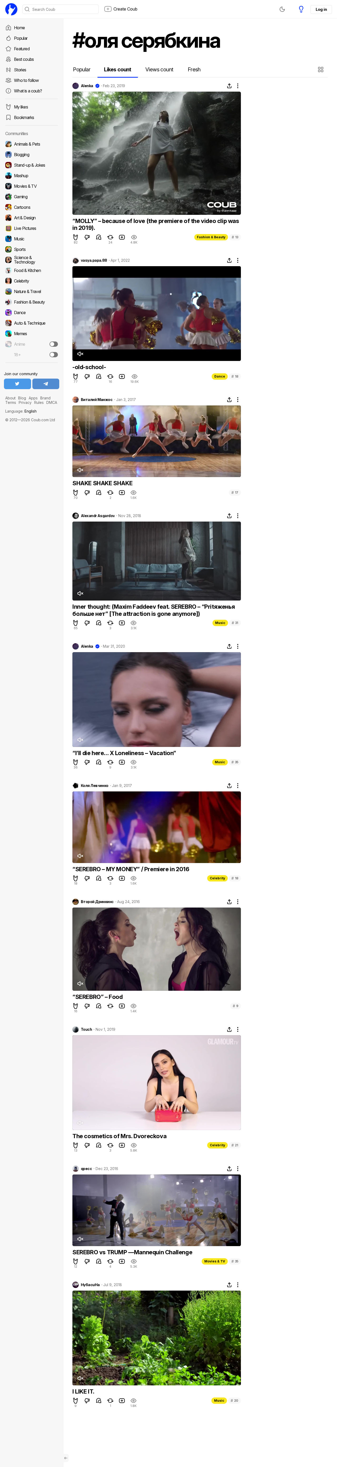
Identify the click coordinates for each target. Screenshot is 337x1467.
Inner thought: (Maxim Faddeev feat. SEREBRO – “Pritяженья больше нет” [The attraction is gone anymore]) (153, 610)
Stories (20, 69)
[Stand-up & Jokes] (31, 165)
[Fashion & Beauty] (31, 302)
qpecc (86, 1169)
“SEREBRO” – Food (97, 996)
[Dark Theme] (282, 9)
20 (234, 1400)
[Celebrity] (31, 281)
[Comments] (99, 237)
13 (235, 237)
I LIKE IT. (83, 1391)
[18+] (53, 354)
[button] (321, 69)
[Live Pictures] (31, 228)
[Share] (229, 86)
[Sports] (31, 249)
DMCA (51, 402)
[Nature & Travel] (31, 291)
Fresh (194, 69)
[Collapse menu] (65, 1458)
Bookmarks (24, 117)
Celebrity (217, 878)
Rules (39, 402)
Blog (22, 398)
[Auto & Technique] (31, 323)
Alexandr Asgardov (98, 516)
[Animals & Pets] (31, 144)
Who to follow (26, 80)
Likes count (117, 69)
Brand (45, 398)
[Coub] (11, 9)
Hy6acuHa (90, 1285)
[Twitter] (17, 384)
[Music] (31, 239)
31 (235, 623)
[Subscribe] (53, 344)
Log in (321, 9)
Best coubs (24, 59)
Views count (159, 69)
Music (220, 623)
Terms (10, 402)
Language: (21, 411)
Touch (86, 1029)
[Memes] (31, 333)
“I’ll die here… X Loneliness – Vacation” (124, 753)
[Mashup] (31, 175)
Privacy (25, 402)
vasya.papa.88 (94, 260)
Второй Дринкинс (97, 902)
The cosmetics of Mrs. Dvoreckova (119, 1136)
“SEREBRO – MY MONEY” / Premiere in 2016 (130, 869)
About (10, 398)
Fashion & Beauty (211, 237)
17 (234, 492)
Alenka (87, 86)
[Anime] (31, 344)
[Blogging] (31, 154)
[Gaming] (31, 196)
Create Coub (125, 9)
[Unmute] (80, 354)
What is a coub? (28, 90)
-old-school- (89, 367)
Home (19, 27)
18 (234, 376)
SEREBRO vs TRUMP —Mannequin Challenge (132, 1252)
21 (234, 1145)
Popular (21, 38)
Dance (219, 376)
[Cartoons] (31, 207)
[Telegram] (46, 384)
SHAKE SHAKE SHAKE (102, 483)
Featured (21, 48)
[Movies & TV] (31, 186)
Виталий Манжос (96, 400)
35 (234, 762)
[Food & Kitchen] (31, 270)
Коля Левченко (94, 785)
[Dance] (31, 312)
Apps (33, 398)
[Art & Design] (31, 217)
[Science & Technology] (31, 260)
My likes (21, 107)
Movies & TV (214, 1261)
